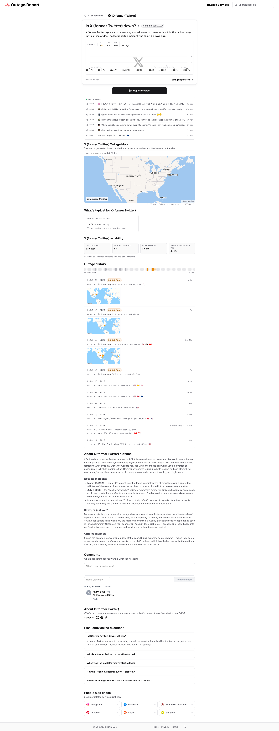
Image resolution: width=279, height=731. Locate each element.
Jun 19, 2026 (96, 414)
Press (156, 726)
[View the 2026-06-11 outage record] (106, 269)
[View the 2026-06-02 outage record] (95, 269)
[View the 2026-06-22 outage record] (120, 269)
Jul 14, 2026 (96, 370)
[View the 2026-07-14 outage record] (147, 269)
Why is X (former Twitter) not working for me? (111, 654)
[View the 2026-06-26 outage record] (125, 269)
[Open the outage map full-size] (103, 295)
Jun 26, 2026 (96, 381)
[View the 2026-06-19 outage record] (116, 269)
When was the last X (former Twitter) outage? (111, 663)
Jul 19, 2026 (96, 310)
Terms (175, 726)
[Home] (85, 15)
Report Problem (141, 90)
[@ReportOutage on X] (184, 727)
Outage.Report (25, 4)
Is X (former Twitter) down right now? (106, 636)
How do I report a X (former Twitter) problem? (111, 671)
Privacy (165, 726)
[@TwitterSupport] (97, 617)
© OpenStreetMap (188, 201)
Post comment (184, 579)
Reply (95, 599)
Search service (247, 4)
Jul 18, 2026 (96, 340)
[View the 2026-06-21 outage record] (119, 269)
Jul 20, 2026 (96, 280)
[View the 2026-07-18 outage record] (152, 269)
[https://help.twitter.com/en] (101, 617)
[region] (139, 179)
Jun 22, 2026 (96, 392)
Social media (97, 15)
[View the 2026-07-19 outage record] (153, 269)
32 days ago (158, 35)
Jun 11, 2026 (96, 440)
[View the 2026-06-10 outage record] (105, 269)
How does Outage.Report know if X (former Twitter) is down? (119, 680)
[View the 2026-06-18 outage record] (115, 269)
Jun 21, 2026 (96, 403)
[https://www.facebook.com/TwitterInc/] (105, 617)
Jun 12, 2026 (96, 425)
